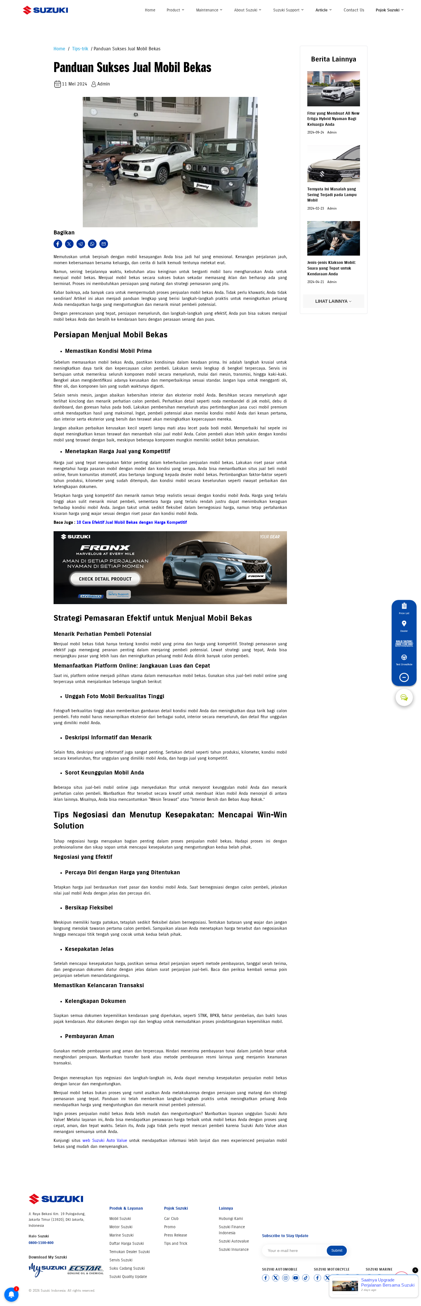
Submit (336, 1251)
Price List (404, 613)
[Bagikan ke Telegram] (80, 244)
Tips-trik (79, 48)
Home (150, 10)
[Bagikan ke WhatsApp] (92, 244)
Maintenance (207, 10)
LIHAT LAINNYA (332, 301)
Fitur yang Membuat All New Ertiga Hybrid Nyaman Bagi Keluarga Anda (333, 119)
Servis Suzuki (120, 1260)
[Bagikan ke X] (69, 244)
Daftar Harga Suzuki (126, 1243)
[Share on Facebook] (58, 244)
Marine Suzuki (121, 1235)
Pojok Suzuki (388, 10)
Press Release (175, 1235)
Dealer (404, 630)
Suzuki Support (287, 10)
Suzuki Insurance (234, 1249)
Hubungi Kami (231, 1218)
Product (174, 10)
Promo (170, 1227)
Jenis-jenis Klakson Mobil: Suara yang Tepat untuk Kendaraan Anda (331, 268)
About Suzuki (246, 10)
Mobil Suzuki (120, 1218)
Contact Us (354, 10)
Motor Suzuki (120, 1227)
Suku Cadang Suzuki (127, 1268)
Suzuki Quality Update (128, 1276)
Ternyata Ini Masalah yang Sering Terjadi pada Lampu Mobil (332, 195)
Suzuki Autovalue (234, 1241)
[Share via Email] (103, 244)
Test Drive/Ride (404, 664)
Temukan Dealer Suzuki (129, 1251)
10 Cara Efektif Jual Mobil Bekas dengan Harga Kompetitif (131, 522)
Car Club (171, 1218)
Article (322, 10)
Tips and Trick (175, 1243)
